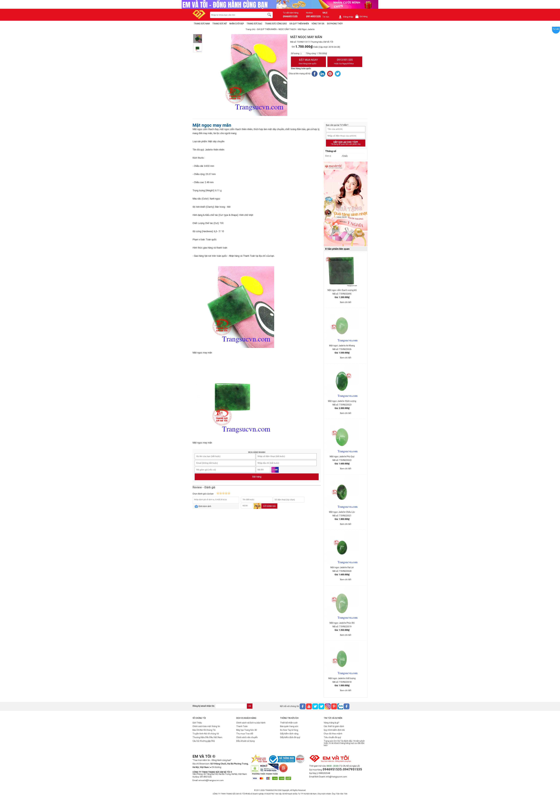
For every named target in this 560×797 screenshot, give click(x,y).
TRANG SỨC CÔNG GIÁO (276, 23)
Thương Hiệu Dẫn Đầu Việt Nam (207, 737)
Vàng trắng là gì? (331, 723)
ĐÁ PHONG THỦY (335, 23)
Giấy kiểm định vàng (289, 733)
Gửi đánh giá (269, 506)
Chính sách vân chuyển (247, 737)
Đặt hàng (256, 476)
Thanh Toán (242, 726)
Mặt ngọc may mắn (211, 125)
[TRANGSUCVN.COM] (198, 18)
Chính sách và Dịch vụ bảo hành (250, 723)
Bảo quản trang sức (289, 726)
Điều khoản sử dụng (245, 741)
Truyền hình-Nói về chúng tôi (205, 733)
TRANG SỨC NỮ (219, 23)
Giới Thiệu (197, 723)
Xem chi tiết (345, 302)
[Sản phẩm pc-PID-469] (346, 204)
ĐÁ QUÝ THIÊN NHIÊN (299, 23)
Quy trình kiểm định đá (334, 730)
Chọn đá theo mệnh (333, 733)
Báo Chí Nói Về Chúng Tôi (204, 730)
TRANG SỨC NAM (202, 23)
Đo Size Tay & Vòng (289, 730)
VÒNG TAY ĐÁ (318, 23)
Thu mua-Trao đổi (244, 733)
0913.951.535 (344, 61)
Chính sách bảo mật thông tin (206, 726)
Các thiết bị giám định (334, 726)
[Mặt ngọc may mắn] (197, 38)
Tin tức (325, 17)
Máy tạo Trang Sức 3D (246, 730)
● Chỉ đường (215, 767)
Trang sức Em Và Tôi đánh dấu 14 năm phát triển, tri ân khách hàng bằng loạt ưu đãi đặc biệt (344, 743)
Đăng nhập (348, 17)
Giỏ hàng (362, 16)
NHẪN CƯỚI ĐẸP (236, 23)
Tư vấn (556, 29)
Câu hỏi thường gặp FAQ (203, 741)
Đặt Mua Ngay (308, 61)
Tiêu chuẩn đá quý (332, 737)
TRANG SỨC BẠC (254, 23)
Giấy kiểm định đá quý (290, 737)
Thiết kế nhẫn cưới (289, 723)
